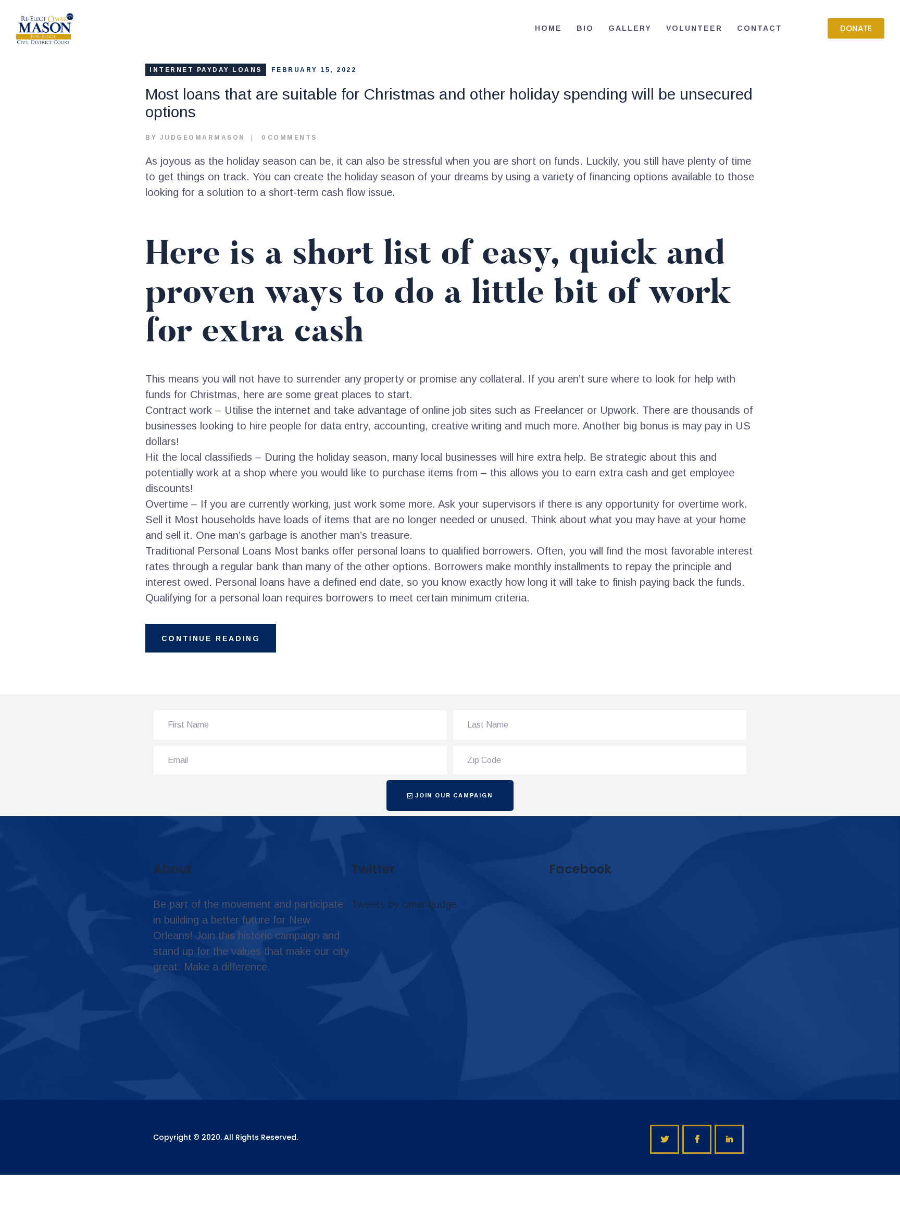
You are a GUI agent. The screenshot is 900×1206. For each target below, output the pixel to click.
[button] (856, 28)
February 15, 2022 (314, 69)
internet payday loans (205, 69)
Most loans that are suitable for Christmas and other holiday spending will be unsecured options (449, 103)
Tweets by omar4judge (404, 904)
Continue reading (210, 638)
